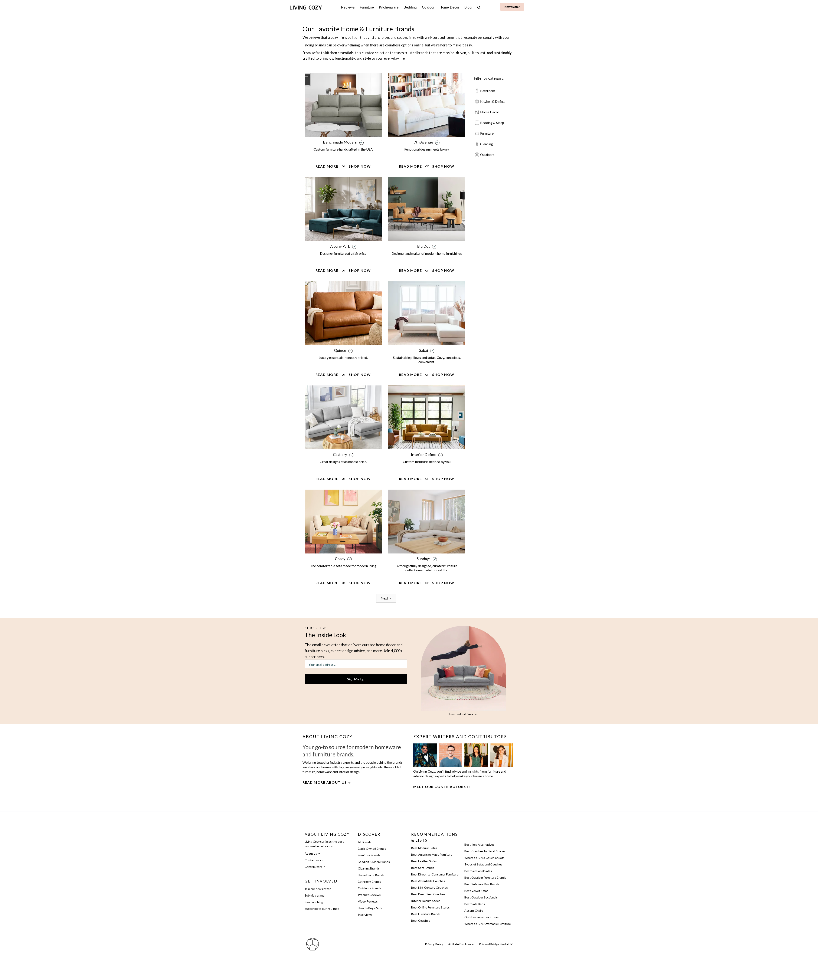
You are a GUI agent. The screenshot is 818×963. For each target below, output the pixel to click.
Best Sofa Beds (474, 904)
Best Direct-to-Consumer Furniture (434, 874)
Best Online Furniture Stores (430, 907)
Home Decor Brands (371, 875)
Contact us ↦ (314, 860)
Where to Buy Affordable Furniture (487, 924)
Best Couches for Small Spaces (484, 851)
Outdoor (428, 7)
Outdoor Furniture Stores (481, 917)
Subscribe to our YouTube (322, 908)
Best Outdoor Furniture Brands (485, 877)
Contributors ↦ (315, 866)
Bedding (410, 7)
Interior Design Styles (425, 901)
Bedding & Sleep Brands (374, 862)
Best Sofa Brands (422, 868)
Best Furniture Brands (426, 914)
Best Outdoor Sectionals (481, 897)
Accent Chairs (473, 910)
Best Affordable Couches (428, 881)
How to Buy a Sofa (370, 908)
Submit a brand (314, 895)
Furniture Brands (369, 855)
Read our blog (314, 902)
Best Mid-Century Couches (429, 887)
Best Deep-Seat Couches (428, 894)
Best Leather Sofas (424, 861)
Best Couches (420, 920)
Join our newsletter (318, 889)
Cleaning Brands (369, 868)
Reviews (348, 7)
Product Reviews (369, 895)
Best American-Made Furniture (431, 854)
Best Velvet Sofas (476, 891)
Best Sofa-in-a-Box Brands (482, 884)
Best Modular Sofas (424, 848)
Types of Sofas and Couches (483, 864)
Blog (468, 7)
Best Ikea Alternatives (479, 844)
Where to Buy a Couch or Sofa (484, 858)
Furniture (367, 7)
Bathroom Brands (369, 881)
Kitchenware (389, 7)
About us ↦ (312, 853)
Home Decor (449, 7)
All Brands (364, 842)
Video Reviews (368, 901)
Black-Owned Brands (372, 848)
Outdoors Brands (369, 888)
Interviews (365, 914)
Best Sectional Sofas (478, 871)
